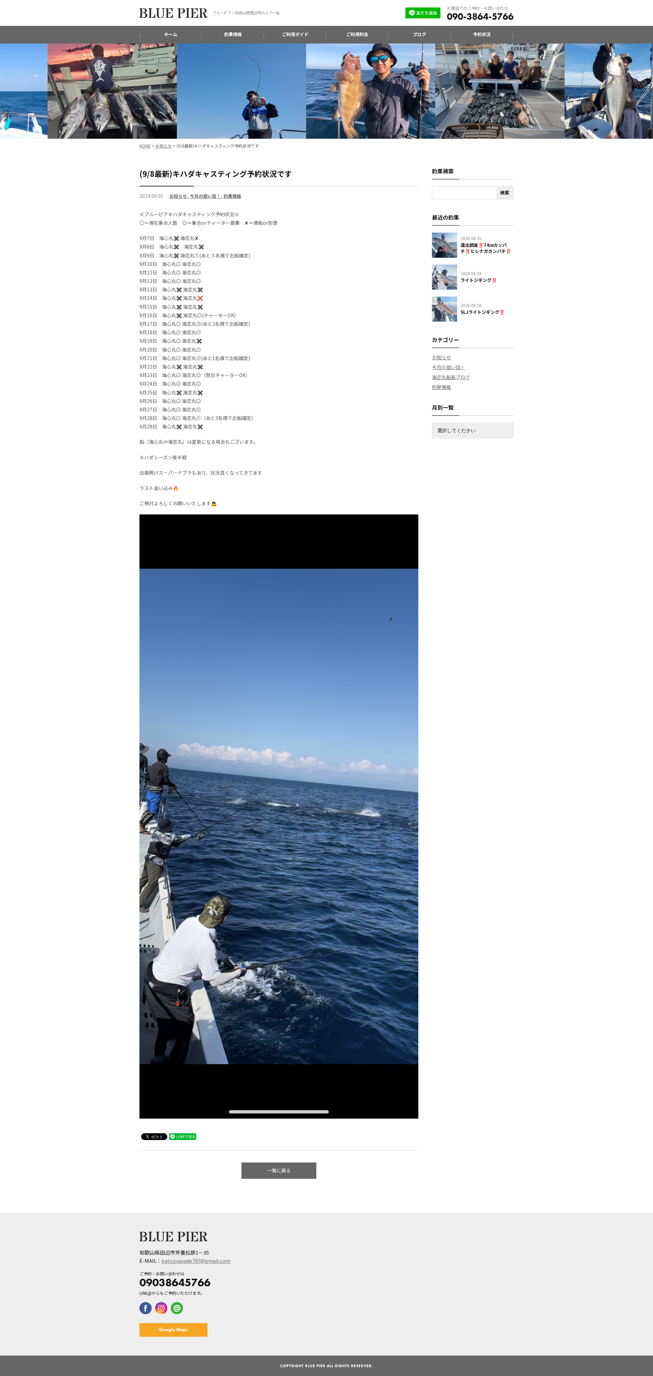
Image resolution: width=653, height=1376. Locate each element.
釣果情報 (233, 34)
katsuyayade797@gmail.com (196, 1260)
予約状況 (482, 34)
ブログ (419, 34)
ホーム (170, 34)
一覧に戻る (279, 1170)
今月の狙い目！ (205, 196)
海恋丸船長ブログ (451, 377)
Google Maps (173, 1329)
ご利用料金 (357, 34)
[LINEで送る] (182, 1136)
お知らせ (178, 196)
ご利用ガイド (295, 34)
